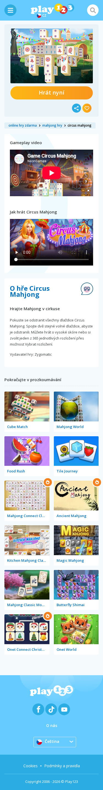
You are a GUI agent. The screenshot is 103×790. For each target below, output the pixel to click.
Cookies (30, 765)
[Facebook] (38, 709)
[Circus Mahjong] (51, 55)
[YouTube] (64, 709)
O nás (51, 725)
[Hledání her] (93, 10)
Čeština (52, 741)
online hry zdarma (23, 125)
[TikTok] (51, 709)
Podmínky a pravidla (62, 765)
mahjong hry (52, 125)
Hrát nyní (51, 92)
